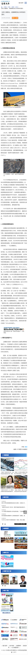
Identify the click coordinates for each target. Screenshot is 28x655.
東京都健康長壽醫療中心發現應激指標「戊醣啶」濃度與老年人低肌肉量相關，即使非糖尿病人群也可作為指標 (14, 515)
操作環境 (11, 645)
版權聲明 (18, 645)
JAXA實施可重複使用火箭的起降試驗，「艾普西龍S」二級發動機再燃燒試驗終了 (14, 511)
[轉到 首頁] (1, 7)
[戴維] (22, 579)
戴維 (26, 447)
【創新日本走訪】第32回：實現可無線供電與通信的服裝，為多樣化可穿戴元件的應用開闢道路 (14, 507)
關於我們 (21, 3)
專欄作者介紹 (7, 571)
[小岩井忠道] (5, 579)
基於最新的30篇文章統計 (20, 524)
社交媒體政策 (15, 647)
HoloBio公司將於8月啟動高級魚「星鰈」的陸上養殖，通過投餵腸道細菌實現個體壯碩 (14, 520)
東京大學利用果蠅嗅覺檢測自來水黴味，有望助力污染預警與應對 (14, 503)
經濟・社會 (7, 7)
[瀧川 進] (14, 579)
